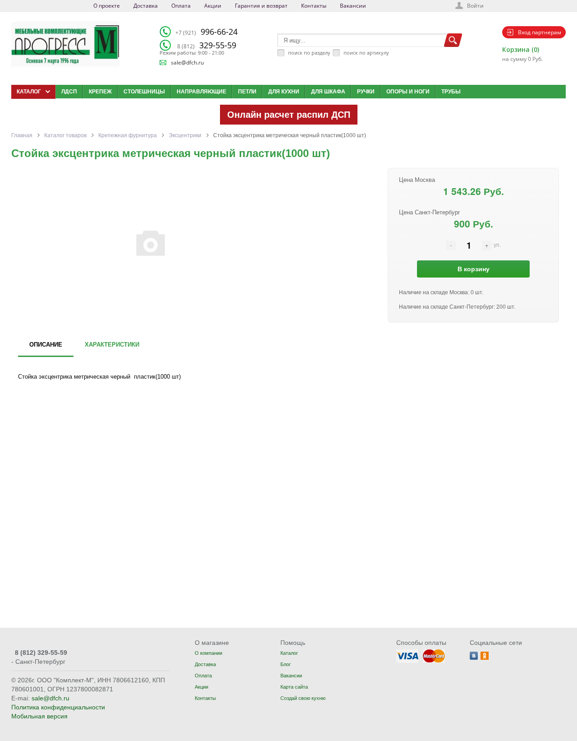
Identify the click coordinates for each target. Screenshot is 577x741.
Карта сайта (294, 687)
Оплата (181, 5)
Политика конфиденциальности (58, 707)
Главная (21, 135)
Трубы (451, 91)
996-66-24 (206, 31)
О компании (208, 653)
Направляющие (201, 91)
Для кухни (283, 91)
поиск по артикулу (366, 52)
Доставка (145, 5)
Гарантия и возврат (261, 5)
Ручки (366, 91)
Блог (285, 664)
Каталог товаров (65, 135)
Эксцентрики (185, 135)
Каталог (289, 653)
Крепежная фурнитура (127, 135)
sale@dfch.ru (187, 62)
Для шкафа (328, 91)
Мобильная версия (39, 716)
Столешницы (144, 91)
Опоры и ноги (408, 91)
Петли (247, 91)
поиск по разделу (309, 52)
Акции (212, 5)
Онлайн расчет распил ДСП (288, 115)
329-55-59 (206, 45)
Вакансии (353, 5)
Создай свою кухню (302, 698)
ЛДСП (69, 91)
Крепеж (100, 91)
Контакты (313, 5)
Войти (475, 5)
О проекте (106, 5)
